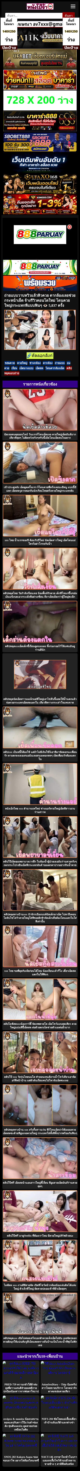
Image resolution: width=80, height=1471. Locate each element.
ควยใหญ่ (22, 363)
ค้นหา (69, 15)
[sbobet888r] (39, 151)
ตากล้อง (47, 363)
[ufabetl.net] (39, 67)
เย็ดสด (39, 368)
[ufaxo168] (39, 192)
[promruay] (40, 289)
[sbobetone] (39, 171)
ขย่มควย (10, 363)
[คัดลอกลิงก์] (40, 356)
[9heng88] (39, 88)
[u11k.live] (39, 47)
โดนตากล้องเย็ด (55, 368)
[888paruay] (40, 243)
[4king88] (39, 213)
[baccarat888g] (39, 130)
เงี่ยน (14, 368)
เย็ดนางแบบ (26, 368)
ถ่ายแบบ (60, 363)
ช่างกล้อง (35, 363)
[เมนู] (73, 6)
